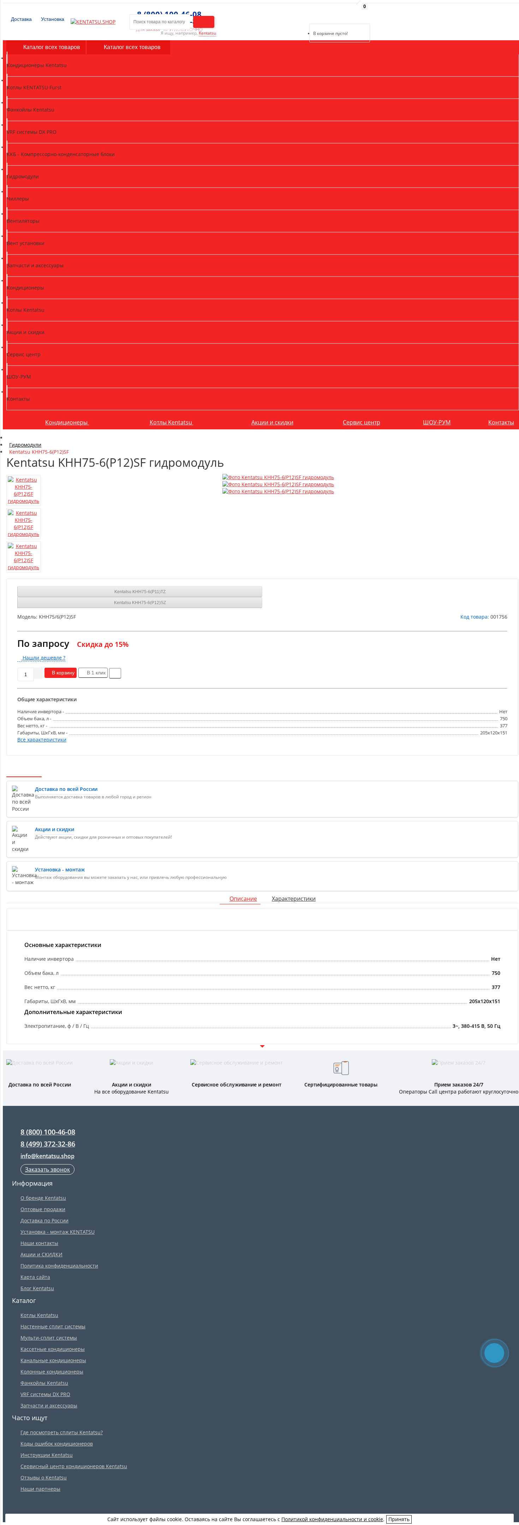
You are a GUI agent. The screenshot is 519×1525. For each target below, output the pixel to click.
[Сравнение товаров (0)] (303, 15)
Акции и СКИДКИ (41, 1254)
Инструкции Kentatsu (46, 1455)
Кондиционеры (67, 422)
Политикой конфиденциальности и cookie (332, 1519)
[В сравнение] (115, 673)
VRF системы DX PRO (45, 1394)
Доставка (21, 19)
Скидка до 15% (103, 644)
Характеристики (294, 899)
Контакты (501, 422)
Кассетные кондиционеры (52, 1349)
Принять (399, 1519)
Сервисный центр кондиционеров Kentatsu (73, 1466)
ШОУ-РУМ (437, 422)
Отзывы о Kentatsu (43, 1477)
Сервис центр (361, 422)
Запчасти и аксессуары (48, 1405)
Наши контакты (39, 1243)
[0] (314, 14)
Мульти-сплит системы (48, 1337)
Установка (52, 19)
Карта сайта (35, 1277)
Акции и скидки (272, 422)
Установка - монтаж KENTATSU (57, 1231)
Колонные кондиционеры (51, 1371)
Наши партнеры (40, 1488)
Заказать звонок (47, 1169)
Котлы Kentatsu (171, 422)
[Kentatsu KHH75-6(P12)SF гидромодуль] (278, 477)
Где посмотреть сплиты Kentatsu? (61, 1432)
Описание (243, 899)
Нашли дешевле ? (43, 657)
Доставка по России (44, 1220)
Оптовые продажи (42, 1209)
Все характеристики (41, 739)
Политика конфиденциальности (59, 1265)
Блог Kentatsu (37, 1288)
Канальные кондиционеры (53, 1360)
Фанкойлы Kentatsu (44, 1383)
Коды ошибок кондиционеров (56, 1443)
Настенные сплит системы (52, 1326)
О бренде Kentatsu (43, 1198)
